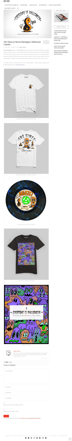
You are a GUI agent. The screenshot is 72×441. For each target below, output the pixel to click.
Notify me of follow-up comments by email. (13, 404)
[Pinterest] (7, 362)
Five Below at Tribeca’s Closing (61, 43)
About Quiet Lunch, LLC (18, 435)
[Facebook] (11, 362)
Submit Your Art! (8, 435)
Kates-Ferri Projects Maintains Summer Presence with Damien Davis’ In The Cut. (61, 52)
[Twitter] (9, 362)
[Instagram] (5, 362)
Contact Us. (27, 435)
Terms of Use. (46, 435)
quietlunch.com (44, 358)
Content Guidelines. (62, 435)
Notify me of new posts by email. (11, 411)
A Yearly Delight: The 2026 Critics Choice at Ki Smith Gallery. (60, 32)
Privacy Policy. (54, 435)
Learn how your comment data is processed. (30, 418)
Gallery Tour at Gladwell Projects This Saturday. (59, 46)
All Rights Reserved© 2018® (37, 435)
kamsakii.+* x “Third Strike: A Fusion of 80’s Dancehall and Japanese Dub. (61, 38)
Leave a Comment (22, 47)
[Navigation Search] (18, 8)
